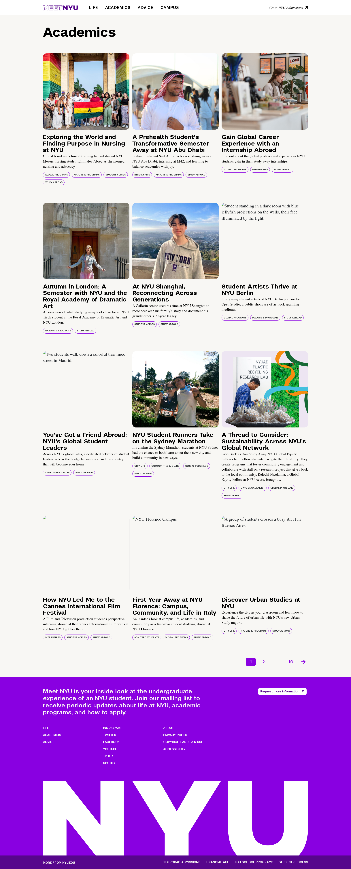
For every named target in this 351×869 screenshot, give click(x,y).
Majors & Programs (87, 174)
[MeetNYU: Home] (60, 7)
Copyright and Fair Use (183, 742)
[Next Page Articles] (304, 661)
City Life (140, 466)
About (168, 728)
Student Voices (115, 174)
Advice (145, 7)
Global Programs (56, 174)
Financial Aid (217, 862)
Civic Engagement (253, 487)
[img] (86, 91)
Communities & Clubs (165, 466)
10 (290, 662)
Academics (117, 7)
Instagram (111, 728)
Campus (170, 7)
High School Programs (253, 862)
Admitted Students (146, 637)
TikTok (108, 756)
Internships (142, 174)
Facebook (111, 742)
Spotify (109, 763)
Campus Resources (57, 472)
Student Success (293, 862)
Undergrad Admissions (180, 862)
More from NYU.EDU (59, 863)
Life (93, 7)
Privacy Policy (175, 735)
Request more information (279, 691)
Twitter (109, 735)
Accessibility (174, 749)
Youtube (110, 749)
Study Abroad (54, 182)
